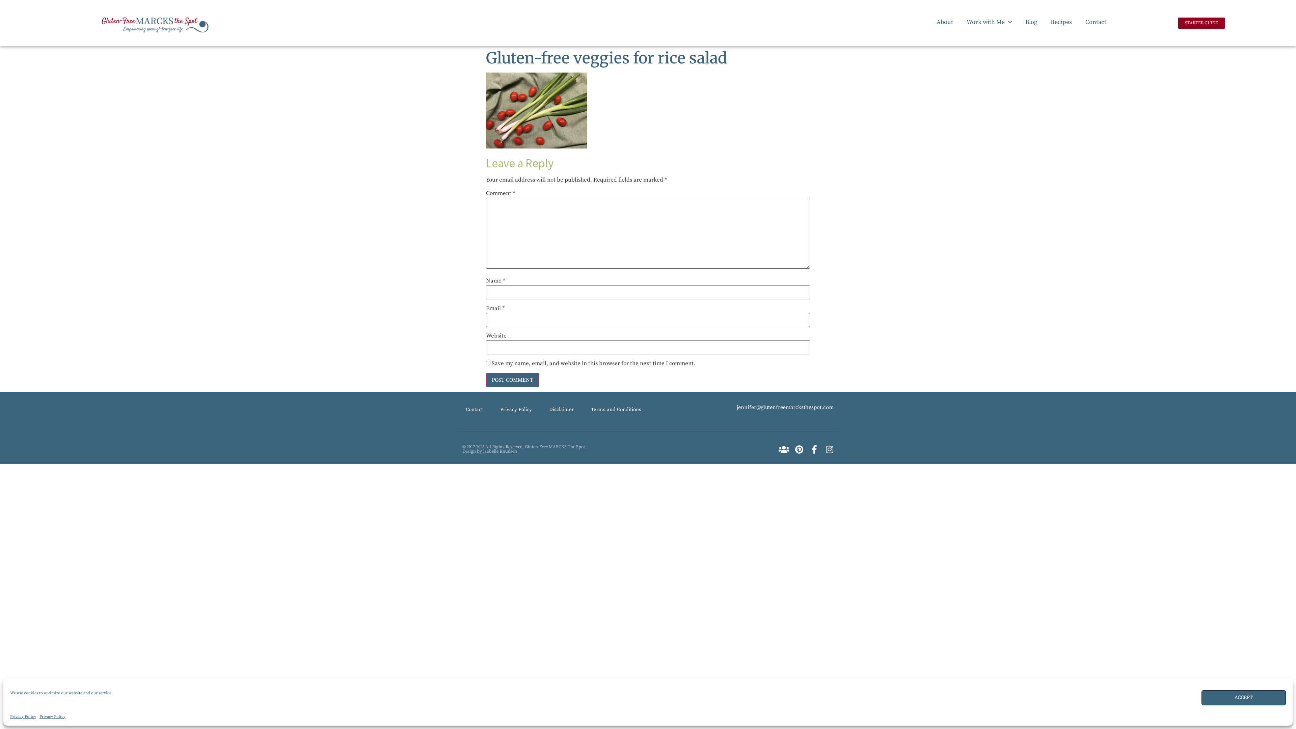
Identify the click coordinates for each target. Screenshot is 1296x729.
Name (495, 281)
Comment (500, 193)
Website (496, 336)
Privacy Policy (23, 716)
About (945, 22)
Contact (1095, 22)
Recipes (1061, 22)
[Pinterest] (799, 449)
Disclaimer (561, 409)
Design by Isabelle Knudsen (489, 451)
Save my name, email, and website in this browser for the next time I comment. (593, 364)
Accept (1244, 697)
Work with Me (986, 22)
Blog (1031, 22)
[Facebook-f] (814, 449)
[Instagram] (829, 449)
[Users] (784, 449)
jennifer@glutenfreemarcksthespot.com (785, 407)
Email (495, 309)
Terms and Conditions (616, 409)
